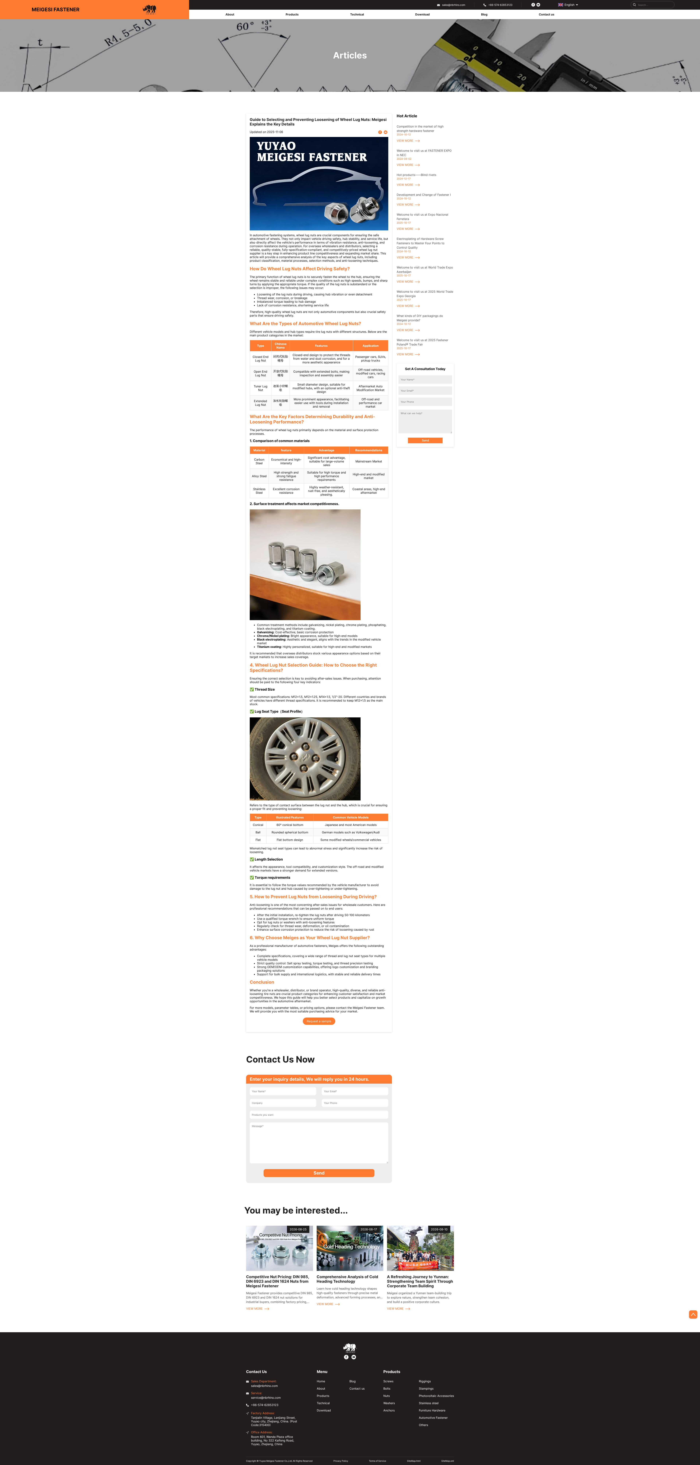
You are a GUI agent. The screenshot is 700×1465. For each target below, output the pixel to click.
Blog (352, 1381)
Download (324, 1410)
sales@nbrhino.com (453, 4)
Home (321, 1381)
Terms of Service (377, 1461)
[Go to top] (693, 1314)
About (321, 1388)
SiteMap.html (414, 1461)
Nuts (386, 1396)
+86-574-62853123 (500, 4)
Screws (388, 1381)
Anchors (389, 1410)
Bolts (386, 1388)
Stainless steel (429, 1403)
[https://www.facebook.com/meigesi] (533, 4)
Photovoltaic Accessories (436, 1396)
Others (423, 1425)
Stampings (426, 1388)
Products (323, 1396)
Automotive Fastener (433, 1417)
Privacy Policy (340, 1461)
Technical (323, 1403)
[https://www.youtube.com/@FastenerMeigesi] (538, 4)
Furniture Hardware (432, 1410)
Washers (389, 1403)
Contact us (357, 1388)
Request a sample (319, 1021)
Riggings (425, 1381)
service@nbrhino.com (266, 1397)
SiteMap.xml (447, 1461)
